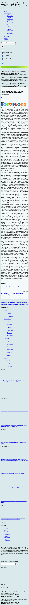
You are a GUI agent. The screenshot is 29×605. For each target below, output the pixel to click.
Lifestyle (6, 529)
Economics (10, 16)
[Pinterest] (16, 104)
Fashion (6, 536)
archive (6, 39)
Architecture (7, 537)
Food (5, 533)
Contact (6, 38)
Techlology (7, 534)
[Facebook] (2, 104)
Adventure (6, 531)
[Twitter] (4, 104)
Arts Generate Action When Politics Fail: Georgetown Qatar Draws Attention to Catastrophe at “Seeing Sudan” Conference (14, 487)
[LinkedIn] (13, 104)
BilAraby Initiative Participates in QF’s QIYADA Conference (12, 473)
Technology (10, 22)
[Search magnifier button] (2, 46)
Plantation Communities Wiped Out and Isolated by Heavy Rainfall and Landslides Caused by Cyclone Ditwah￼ (14, 426)
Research (9, 20)
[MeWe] (19, 104)
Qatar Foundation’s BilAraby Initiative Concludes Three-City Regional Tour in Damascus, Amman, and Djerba (13, 381)
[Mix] (21, 104)
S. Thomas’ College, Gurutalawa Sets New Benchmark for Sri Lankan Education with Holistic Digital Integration (14, 411)
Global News (7, 13)
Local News (7, 24)
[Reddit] (10, 104)
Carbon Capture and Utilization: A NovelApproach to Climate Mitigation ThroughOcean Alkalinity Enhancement (13, 519)
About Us (6, 36)
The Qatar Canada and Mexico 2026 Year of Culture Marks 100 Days (14, 394)
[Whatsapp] (7, 104)
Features (9, 17)
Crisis (8, 14)
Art (5, 530)
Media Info (10, 19)
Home (5, 11)
